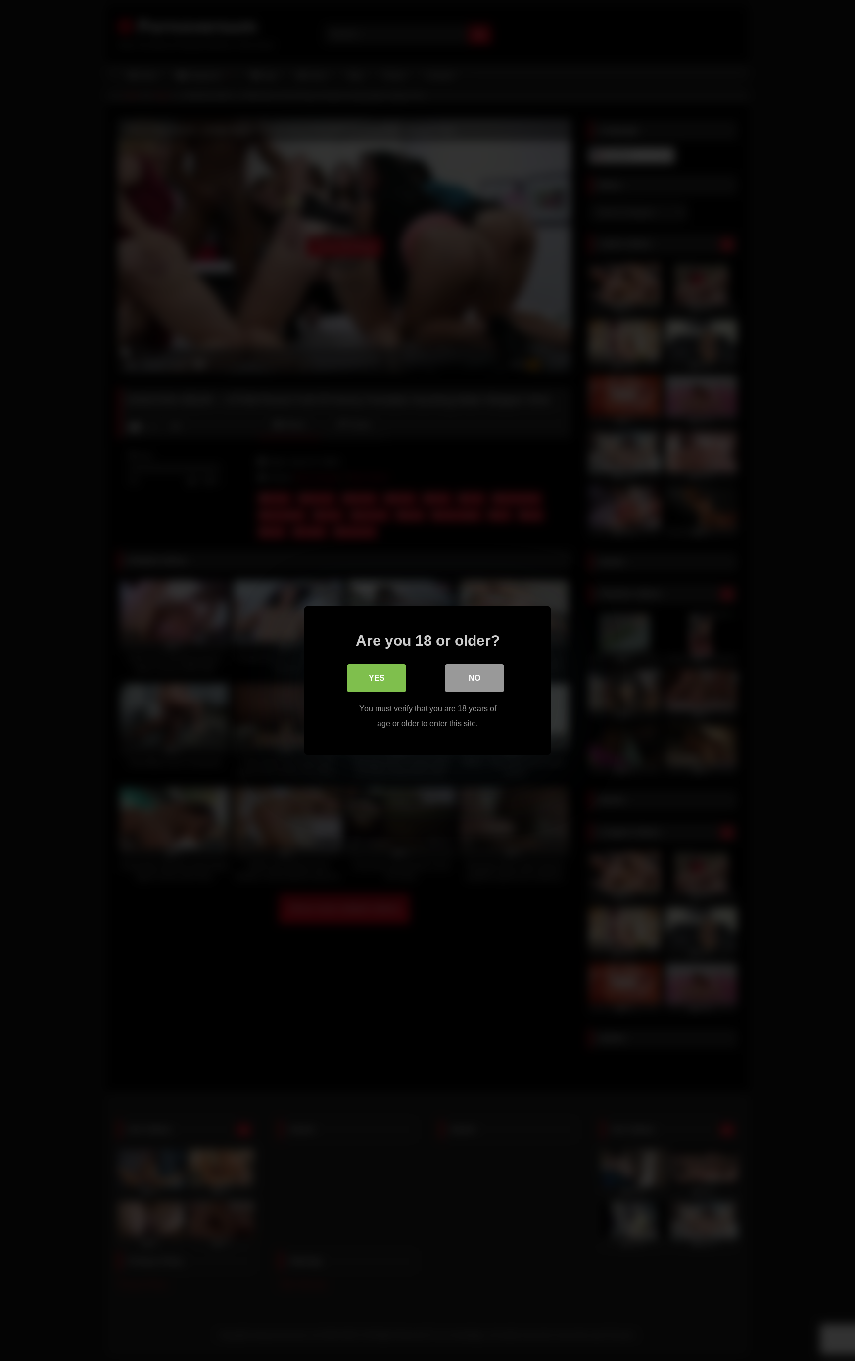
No (474, 678)
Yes (377, 678)
